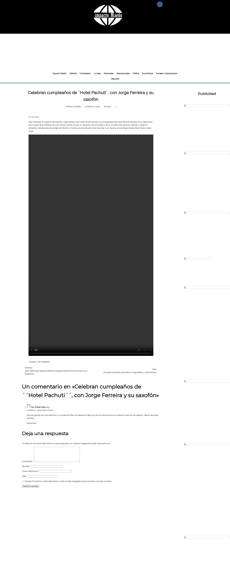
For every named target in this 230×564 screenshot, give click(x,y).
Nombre (26, 466)
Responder (31, 423)
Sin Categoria (44, 362)
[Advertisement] (115, 51)
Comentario (27, 461)
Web (24, 476)
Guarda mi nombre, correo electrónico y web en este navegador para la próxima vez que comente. (68, 481)
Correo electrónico (30, 471)
